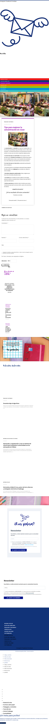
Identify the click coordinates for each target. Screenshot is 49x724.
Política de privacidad (29, 593)
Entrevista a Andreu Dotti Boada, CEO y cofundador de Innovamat (8, 313)
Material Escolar (6, 438)
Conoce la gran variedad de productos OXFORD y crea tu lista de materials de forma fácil (13, 344)
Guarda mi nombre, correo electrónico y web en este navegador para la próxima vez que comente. (18, 253)
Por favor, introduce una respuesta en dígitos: (13, 256)
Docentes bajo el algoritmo (11, 403)
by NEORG (6, 662)
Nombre (4, 237)
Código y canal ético (7, 654)
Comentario (5, 223)
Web (3, 245)
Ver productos (13, 350)
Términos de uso (7, 660)
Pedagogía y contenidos (8, 121)
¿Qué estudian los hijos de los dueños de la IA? (8, 329)
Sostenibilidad (8, 633)
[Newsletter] (24, 51)
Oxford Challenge (8, 631)
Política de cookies (7, 656)
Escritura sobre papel (9, 625)
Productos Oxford (13, 438)
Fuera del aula (7, 629)
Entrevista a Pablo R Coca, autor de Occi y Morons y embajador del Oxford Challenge (18, 488)
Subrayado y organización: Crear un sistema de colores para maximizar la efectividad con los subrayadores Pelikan (17, 445)
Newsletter (3, 54)
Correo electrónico (24, 237)
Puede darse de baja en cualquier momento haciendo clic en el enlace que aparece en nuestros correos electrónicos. (22, 594)
